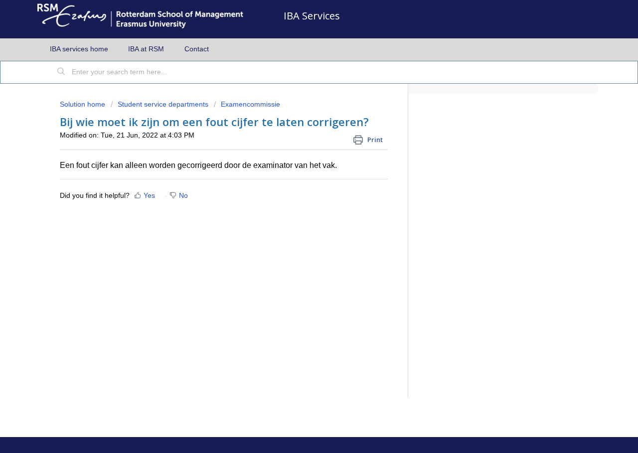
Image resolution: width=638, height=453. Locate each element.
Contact (196, 49)
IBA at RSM (146, 49)
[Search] (61, 72)
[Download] (301, 94)
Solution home (83, 104)
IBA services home (79, 49)
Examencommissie (250, 104)
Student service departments (163, 104)
